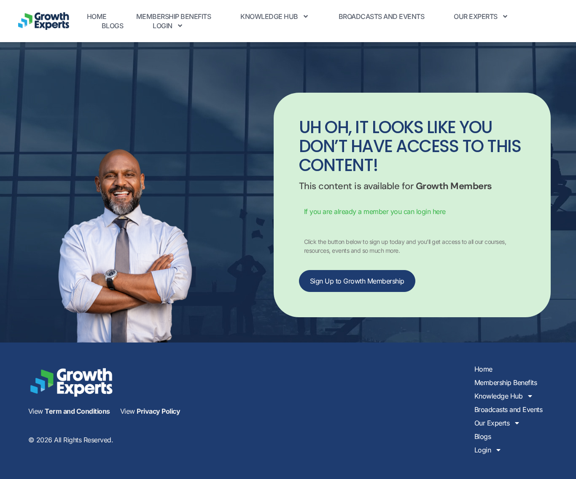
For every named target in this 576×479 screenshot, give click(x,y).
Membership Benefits (173, 16)
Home (97, 16)
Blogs (113, 25)
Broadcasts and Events (382, 16)
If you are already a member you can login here (375, 211)
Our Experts (476, 16)
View (69, 411)
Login (162, 25)
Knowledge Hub (269, 16)
